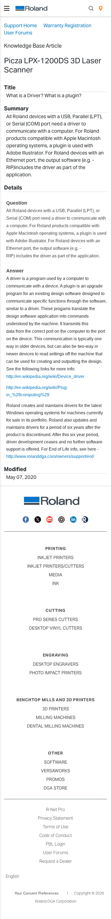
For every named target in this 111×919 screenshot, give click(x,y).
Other (55, 753)
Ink (55, 583)
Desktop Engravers (55, 664)
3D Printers (55, 709)
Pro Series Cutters (55, 619)
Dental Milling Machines (55, 726)
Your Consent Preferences (37, 893)
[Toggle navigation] (6, 8)
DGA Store (55, 788)
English (12, 876)
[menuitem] (100, 8)
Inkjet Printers (55, 557)
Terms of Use (55, 827)
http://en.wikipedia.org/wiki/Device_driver (45, 376)
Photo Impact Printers (55, 673)
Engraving (55, 655)
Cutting (55, 610)
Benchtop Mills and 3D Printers (55, 699)
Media (55, 575)
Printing (55, 548)
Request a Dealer (55, 861)
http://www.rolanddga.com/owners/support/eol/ (50, 456)
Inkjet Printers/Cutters (55, 566)
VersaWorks (55, 771)
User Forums (55, 852)
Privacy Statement (55, 818)
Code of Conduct (55, 835)
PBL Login (55, 844)
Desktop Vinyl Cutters (55, 628)
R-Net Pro (55, 809)
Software (55, 762)
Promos (55, 779)
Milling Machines (55, 717)
